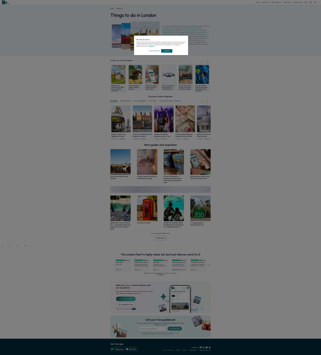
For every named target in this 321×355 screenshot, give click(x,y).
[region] (161, 45)
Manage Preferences (154, 50)
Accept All (166, 50)
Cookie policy (151, 46)
